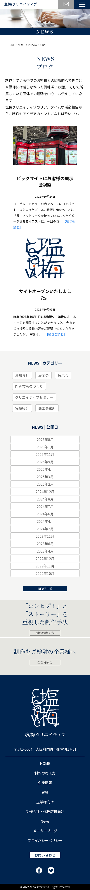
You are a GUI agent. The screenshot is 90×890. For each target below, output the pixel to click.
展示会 (43, 375)
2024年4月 (45, 521)
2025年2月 (45, 484)
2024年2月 (45, 528)
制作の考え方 (45, 633)
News (45, 821)
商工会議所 (47, 408)
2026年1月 (45, 446)
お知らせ (22, 375)
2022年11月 (45, 566)
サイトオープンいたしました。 (45, 294)
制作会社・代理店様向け (45, 811)
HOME (45, 763)
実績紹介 (22, 408)
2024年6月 (45, 513)
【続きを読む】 (56, 334)
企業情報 (45, 782)
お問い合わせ (45, 855)
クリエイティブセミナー (34, 397)
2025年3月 (45, 476)
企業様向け (45, 662)
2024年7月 (45, 506)
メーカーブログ (45, 830)
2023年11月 (45, 536)
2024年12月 (45, 491)
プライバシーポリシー (45, 840)
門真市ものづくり (29, 386)
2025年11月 (45, 454)
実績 (45, 792)
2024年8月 (45, 499)
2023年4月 (45, 551)
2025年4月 (45, 469)
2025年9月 (45, 461)
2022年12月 (45, 558)
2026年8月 (45, 439)
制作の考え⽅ (45, 773)
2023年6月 (45, 543)
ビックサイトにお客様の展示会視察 (45, 181)
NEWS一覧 (45, 588)
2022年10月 (45, 573)
